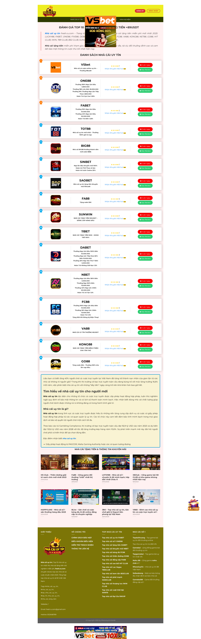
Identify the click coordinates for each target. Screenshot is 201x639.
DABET (124, 545)
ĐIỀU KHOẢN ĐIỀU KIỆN (82, 541)
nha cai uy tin (141, 544)
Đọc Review (146, 70)
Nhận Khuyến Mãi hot (114, 69)
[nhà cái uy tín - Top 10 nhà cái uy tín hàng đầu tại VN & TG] (59, 11)
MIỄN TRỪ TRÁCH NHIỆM (82, 545)
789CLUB (106, 570)
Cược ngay (146, 65)
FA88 (123, 560)
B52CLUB (125, 574)
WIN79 (105, 593)
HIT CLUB (123, 563)
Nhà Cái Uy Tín (76, 19)
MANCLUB (106, 580)
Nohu (135, 560)
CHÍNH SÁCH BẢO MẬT (82, 538)
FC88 (122, 552)
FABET (121, 538)
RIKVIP (122, 596)
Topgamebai (138, 554)
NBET (126, 549)
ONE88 (119, 541)
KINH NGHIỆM (125, 19)
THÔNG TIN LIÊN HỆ (80, 549)
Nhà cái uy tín (52, 33)
